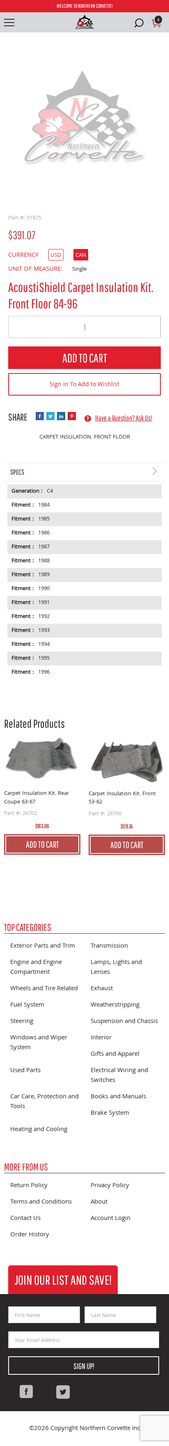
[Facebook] (26, 1392)
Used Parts (25, 1071)
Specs (17, 472)
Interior (101, 1038)
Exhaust (102, 989)
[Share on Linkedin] (61, 416)
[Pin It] (72, 416)
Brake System (110, 1113)
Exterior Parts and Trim (42, 946)
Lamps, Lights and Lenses (116, 967)
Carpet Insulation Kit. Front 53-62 (122, 798)
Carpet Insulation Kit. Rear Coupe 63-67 (36, 798)
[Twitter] (63, 1392)
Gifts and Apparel (115, 1054)
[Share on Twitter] (50, 416)
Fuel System (27, 1005)
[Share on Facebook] (40, 416)
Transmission (109, 946)
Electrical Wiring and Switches (119, 1076)
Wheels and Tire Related (44, 989)
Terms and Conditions (41, 1202)
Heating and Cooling (38, 1130)
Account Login (110, 1218)
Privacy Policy (110, 1186)
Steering (21, 1021)
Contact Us (25, 1218)
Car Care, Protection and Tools (44, 1102)
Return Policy (29, 1186)
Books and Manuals (118, 1097)
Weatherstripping (115, 1005)
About (99, 1202)
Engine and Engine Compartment (36, 967)
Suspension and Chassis (124, 1021)
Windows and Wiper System (38, 1043)
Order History (29, 1235)
